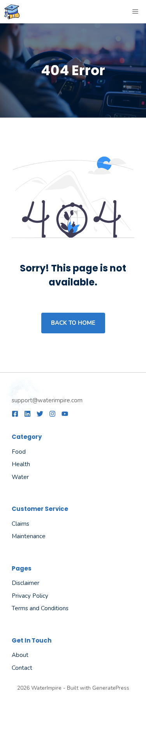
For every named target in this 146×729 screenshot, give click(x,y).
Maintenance (29, 536)
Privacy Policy (30, 596)
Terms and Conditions (40, 608)
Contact (22, 668)
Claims (20, 524)
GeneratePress (110, 688)
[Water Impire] (12, 11)
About (20, 655)
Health (21, 464)
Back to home (73, 323)
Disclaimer (25, 583)
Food (19, 452)
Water (20, 477)
